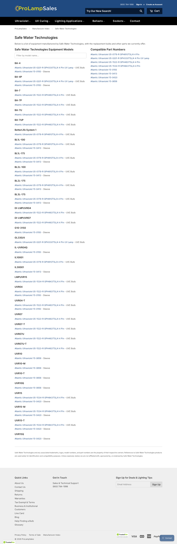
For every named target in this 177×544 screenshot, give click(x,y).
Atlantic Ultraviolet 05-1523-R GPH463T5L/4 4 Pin (115, 62)
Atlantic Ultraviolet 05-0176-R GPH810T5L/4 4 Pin (115, 54)
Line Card (19, 513)
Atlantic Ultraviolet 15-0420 (104, 77)
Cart (157, 10)
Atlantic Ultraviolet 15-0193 (104, 69)
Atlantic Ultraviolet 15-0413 (104, 73)
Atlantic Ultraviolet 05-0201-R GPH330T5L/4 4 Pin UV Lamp (120, 58)
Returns (18, 494)
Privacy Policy (20, 535)
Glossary (19, 524)
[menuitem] (23, 21)
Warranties (20, 498)
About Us (19, 483)
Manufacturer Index (40, 28)
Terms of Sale (35, 535)
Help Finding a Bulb (24, 521)
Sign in (139, 4)
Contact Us (20, 487)
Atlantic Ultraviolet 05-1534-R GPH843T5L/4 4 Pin (115, 66)
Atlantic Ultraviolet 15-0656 (104, 81)
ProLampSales (21, 28)
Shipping (19, 490)
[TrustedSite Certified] (122, 535)
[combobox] (114, 11)
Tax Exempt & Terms (25, 502)
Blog (17, 517)
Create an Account (154, 4)
